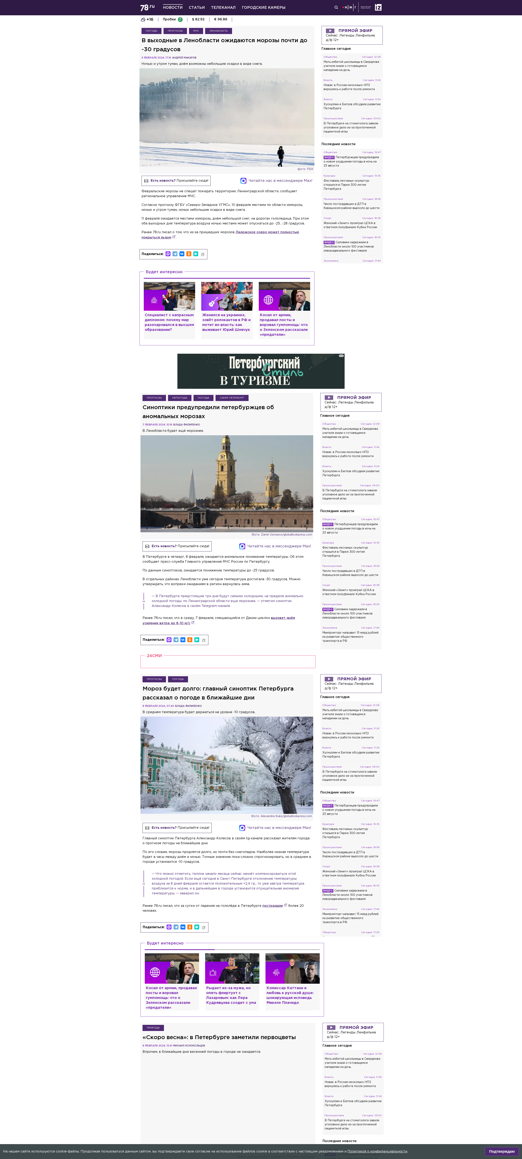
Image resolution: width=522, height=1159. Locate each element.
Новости (173, 7)
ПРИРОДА (153, 1041)
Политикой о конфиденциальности (377, 1151)
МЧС (196, 31)
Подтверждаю (502, 1151)
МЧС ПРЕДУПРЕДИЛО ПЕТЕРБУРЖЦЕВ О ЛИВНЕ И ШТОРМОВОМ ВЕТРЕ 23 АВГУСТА (302, 19)
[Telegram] (175, 253)
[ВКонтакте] (181, 253)
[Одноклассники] (188, 253)
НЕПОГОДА (179, 411)
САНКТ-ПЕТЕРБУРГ (232, 411)
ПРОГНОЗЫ (175, 31)
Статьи (197, 7)
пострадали (272, 919)
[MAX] (168, 253)
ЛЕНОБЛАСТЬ (218, 31)
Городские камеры (263, 7)
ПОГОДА (151, 31)
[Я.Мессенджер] (195, 253)
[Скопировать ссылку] (202, 254)
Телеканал (223, 7)
